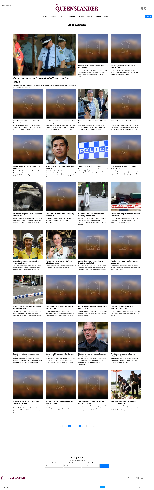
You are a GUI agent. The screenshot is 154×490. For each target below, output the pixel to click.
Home (45, 16)
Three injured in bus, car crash (89, 166)
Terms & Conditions (13, 487)
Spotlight (81, 16)
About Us (28, 487)
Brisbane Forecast (9, 10)
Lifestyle (89, 16)
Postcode (91, 463)
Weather (98, 16)
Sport (61, 16)
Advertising (46, 487)
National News (70, 16)
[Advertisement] (61, 442)
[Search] (102, 487)
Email (54, 463)
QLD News (53, 16)
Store (106, 16)
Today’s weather (35, 487)
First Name (72, 463)
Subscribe (148, 16)
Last (94, 426)
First (60, 426)
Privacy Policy (4, 487)
